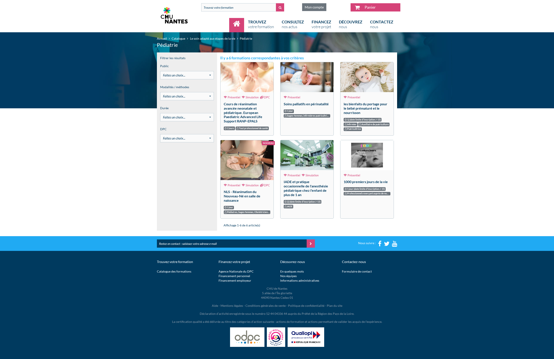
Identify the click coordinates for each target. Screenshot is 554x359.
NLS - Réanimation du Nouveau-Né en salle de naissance (242, 196)
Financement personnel (234, 276)
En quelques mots (292, 271)
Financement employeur (235, 280)
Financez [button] (321, 24)
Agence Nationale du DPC (236, 271)
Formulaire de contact (357, 271)
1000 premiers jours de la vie (366, 182)
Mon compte (314, 7)
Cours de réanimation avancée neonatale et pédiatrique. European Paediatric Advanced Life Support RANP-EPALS (243, 112)
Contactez (381, 24)
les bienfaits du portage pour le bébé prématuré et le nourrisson (365, 108)
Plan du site (334, 305)
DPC (163, 129)
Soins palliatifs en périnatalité (306, 104)
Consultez (293, 24)
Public (164, 66)
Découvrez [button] (350, 24)
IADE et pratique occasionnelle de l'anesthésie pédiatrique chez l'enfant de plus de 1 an (306, 188)
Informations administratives (299, 280)
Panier (370, 7)
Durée (164, 108)
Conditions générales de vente (265, 305)
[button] (187, 75)
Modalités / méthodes (174, 87)
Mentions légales (232, 305)
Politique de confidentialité (306, 305)
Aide (215, 305)
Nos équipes (288, 276)
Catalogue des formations (174, 271)
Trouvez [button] (261, 24)
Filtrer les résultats (172, 58)
